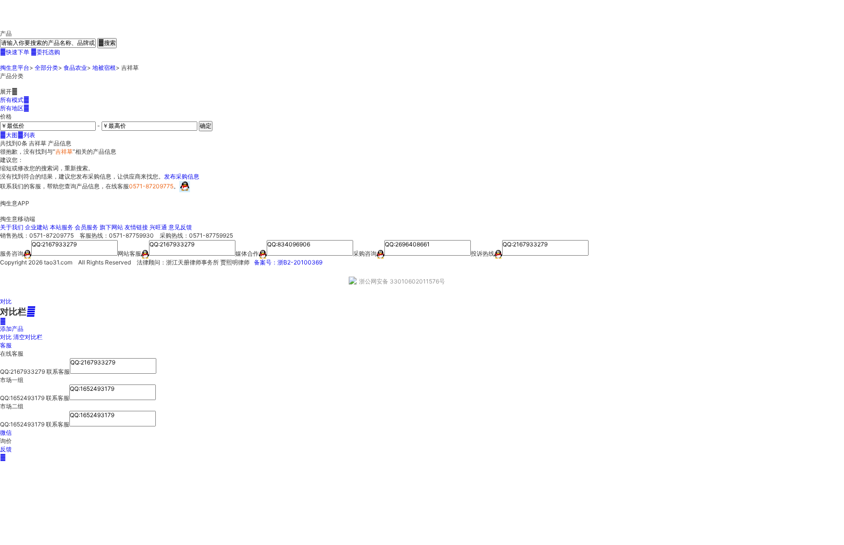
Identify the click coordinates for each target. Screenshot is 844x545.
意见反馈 (180, 227)
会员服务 (86, 227)
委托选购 (45, 52)
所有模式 (14, 99)
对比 (6, 301)
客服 (6, 345)
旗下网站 (111, 227)
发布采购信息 (181, 176)
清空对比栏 (27, 337)
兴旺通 (158, 227)
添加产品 (11, 325)
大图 (9, 135)
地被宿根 (104, 67)
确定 (205, 125)
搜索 (107, 42)
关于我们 (11, 227)
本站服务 (61, 227)
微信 (6, 432)
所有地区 (14, 108)
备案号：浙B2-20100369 (288, 262)
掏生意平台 (14, 67)
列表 (26, 135)
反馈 (6, 449)
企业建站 (36, 227)
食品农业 (75, 67)
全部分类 (46, 67)
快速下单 (14, 52)
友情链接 (136, 227)
